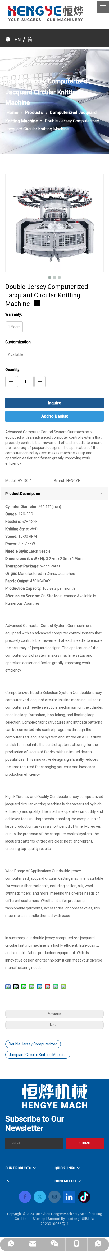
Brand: (59, 480)
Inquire (54, 402)
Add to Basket (54, 416)
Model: (10, 480)
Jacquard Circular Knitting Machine (38, 1055)
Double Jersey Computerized (33, 1044)
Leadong (72, 1219)
